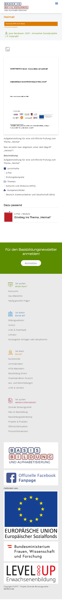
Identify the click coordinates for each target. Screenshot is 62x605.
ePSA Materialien (16, 368)
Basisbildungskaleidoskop (20, 416)
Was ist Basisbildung (18, 412)
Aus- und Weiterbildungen (20, 383)
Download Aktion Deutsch (20, 378)
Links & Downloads (17, 329)
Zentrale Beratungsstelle (20, 407)
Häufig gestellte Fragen (19, 300)
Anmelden (31, 263)
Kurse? (19, 352)
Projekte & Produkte (18, 421)
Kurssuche (13, 291)
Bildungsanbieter (16, 320)
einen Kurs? (21, 285)
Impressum (9, 589)
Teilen (8, 49)
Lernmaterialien (15, 363)
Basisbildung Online (17, 373)
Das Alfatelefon (15, 296)
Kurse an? (20, 314)
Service (11, 325)
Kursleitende (14, 358)
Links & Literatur (16, 387)
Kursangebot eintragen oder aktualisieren (27, 339)
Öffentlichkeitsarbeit (18, 426)
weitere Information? (25, 401)
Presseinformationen (18, 431)
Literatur (12, 334)
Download (14, 24)
